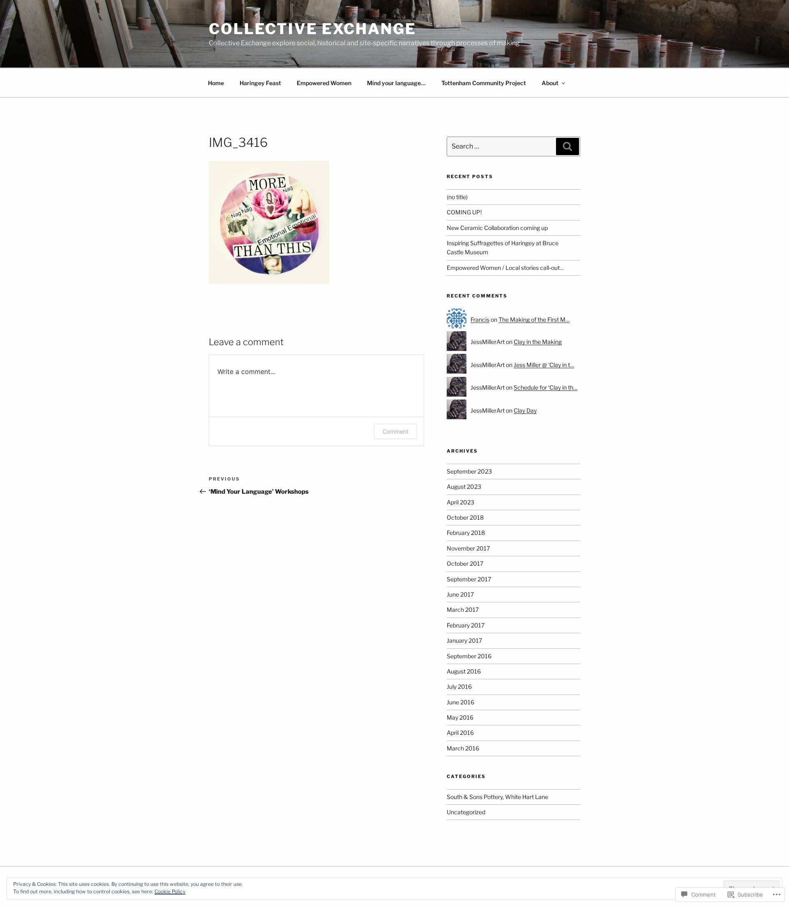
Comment (395, 431)
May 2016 (460, 717)
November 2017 (468, 548)
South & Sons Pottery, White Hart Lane (497, 796)
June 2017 (460, 594)
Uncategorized (466, 811)
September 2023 (469, 471)
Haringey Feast (260, 82)
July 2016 (459, 686)
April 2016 (460, 732)
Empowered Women (324, 82)
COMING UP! (464, 212)
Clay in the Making (538, 341)
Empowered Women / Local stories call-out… (505, 267)
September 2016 (469, 656)
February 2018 (466, 532)
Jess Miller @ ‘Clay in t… (544, 364)
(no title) (457, 196)
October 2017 (465, 563)
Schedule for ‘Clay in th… (545, 387)
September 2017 (469, 579)
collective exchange (312, 29)
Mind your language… (396, 82)
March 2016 (463, 748)
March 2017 (463, 609)
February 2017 (465, 625)
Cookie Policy (170, 891)
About (550, 82)
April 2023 (460, 502)
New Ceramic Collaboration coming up (497, 227)
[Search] (567, 146)
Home (216, 82)
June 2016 (460, 702)
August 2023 (464, 486)
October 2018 (465, 517)
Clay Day (525, 410)
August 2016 (464, 671)
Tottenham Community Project (483, 82)
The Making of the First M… (534, 319)
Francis (480, 319)
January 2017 (464, 640)
